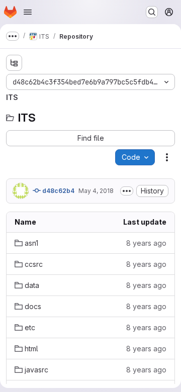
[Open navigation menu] (28, 12)
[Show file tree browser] (14, 63)
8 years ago (146, 243)
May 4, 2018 (96, 190)
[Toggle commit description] (126, 190)
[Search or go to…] (152, 12)
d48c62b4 (57, 190)
